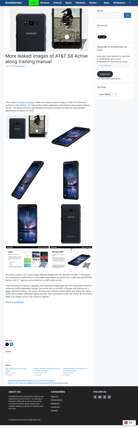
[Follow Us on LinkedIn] (109, 397)
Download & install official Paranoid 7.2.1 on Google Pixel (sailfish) (31, 380)
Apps (106, 2)
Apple (68, 2)
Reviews (45, 2)
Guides (93, 2)
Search (100, 11)
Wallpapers (119, 2)
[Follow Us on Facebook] (95, 397)
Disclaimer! (55, 403)
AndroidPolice (18, 302)
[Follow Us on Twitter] (100, 397)
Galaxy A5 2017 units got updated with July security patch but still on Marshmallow (38, 383)
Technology (55, 414)
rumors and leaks (26, 102)
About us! (54, 396)
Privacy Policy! (56, 400)
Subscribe (105, 74)
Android (57, 2)
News (34, 2)
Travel (53, 417)
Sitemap (54, 410)
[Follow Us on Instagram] (104, 397)
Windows (80, 2)
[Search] (127, 15)
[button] (130, 2)
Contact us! (55, 407)
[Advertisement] (49, 84)
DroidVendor (13, 2)
